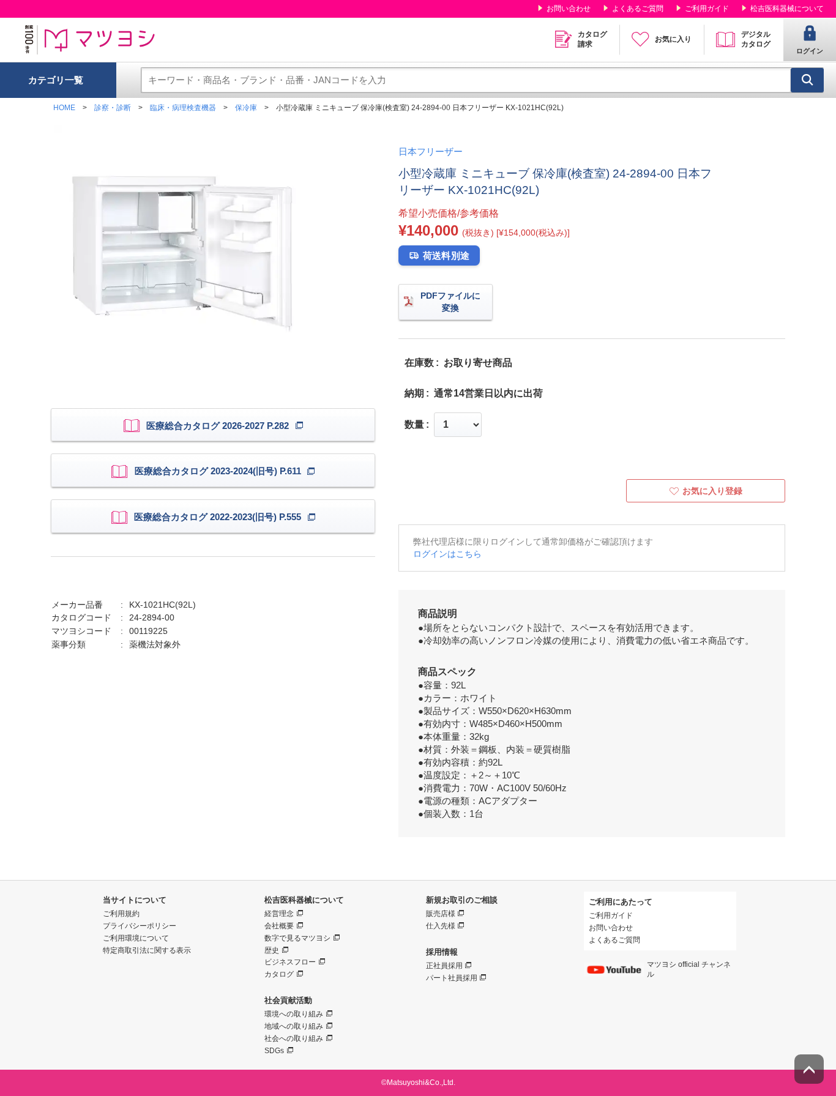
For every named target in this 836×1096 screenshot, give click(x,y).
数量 (414, 425)
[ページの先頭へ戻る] (809, 1069)
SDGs (274, 1050)
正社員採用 (444, 965)
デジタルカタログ (756, 39)
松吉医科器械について (787, 8)
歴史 (271, 950)
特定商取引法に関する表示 (147, 950)
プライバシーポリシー (139, 926)
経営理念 (279, 913)
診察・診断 (112, 107)
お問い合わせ (569, 8)
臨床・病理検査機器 (183, 107)
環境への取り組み (293, 1014)
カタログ (279, 974)
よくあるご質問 (637, 8)
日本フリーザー (430, 151)
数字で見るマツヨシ (297, 938)
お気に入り (673, 39)
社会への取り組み (293, 1038)
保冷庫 (246, 107)
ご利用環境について (136, 938)
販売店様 (440, 913)
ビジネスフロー (290, 962)
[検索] (807, 80)
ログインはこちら (447, 554)
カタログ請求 (592, 39)
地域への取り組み (293, 1026)
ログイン (809, 50)
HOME (64, 107)
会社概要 (279, 926)
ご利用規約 (121, 913)
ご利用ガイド (707, 8)
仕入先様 (440, 926)
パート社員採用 (451, 978)
